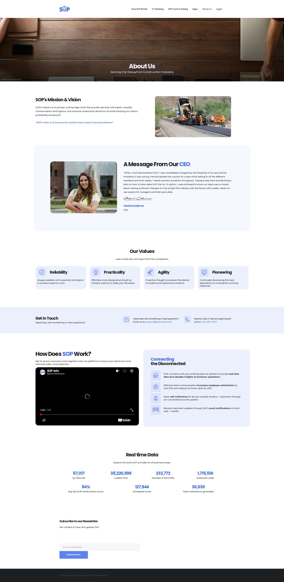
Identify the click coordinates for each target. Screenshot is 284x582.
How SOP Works (139, 9)
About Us (207, 9)
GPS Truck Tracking (178, 9)
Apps (195, 9)
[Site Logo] (64, 9)
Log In (219, 9)
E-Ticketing (158, 9)
